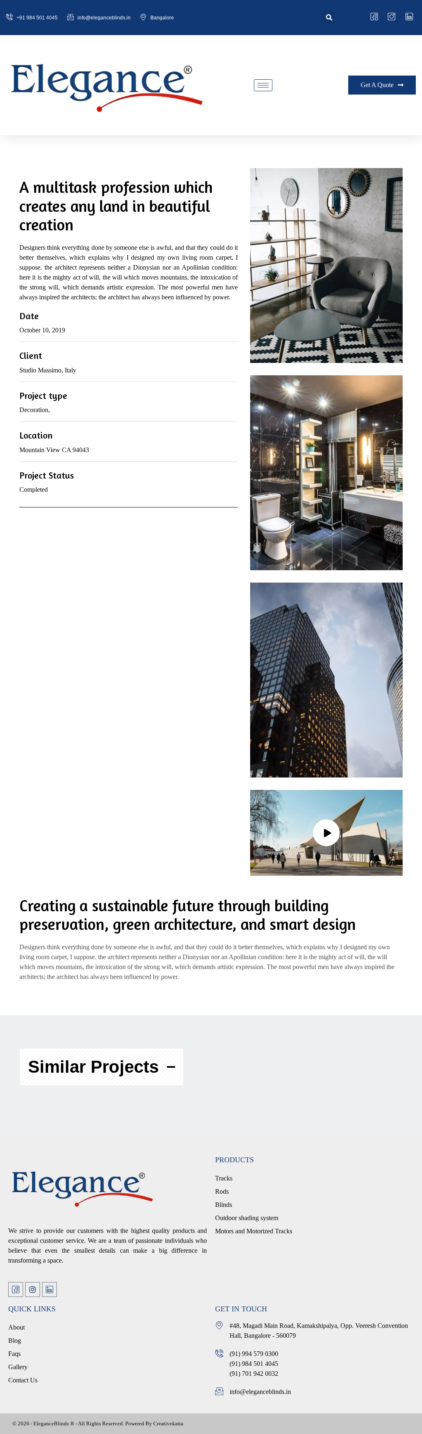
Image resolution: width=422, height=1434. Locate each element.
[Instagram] (32, 1289)
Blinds (223, 1204)
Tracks (223, 1178)
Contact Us (23, 1380)
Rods (222, 1191)
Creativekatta (168, 1423)
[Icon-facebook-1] (15, 1289)
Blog (14, 1340)
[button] (329, 17)
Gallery (18, 1366)
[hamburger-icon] (263, 85)
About (16, 1327)
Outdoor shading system (246, 1217)
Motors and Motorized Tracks (253, 1231)
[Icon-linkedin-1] (49, 1289)
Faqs (14, 1353)
